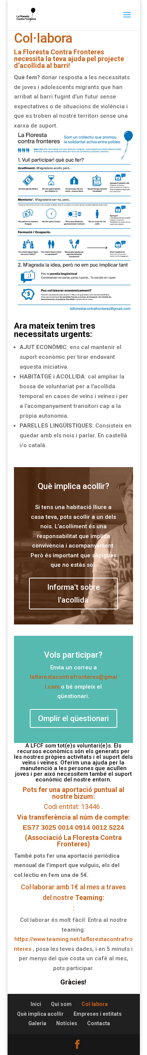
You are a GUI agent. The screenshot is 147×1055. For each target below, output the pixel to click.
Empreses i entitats (98, 1014)
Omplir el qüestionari (73, 718)
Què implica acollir (40, 1014)
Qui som (61, 1004)
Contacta (98, 1023)
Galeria (37, 1023)
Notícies (66, 1023)
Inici (36, 1004)
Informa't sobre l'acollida (73, 593)
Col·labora (94, 1004)
